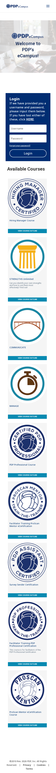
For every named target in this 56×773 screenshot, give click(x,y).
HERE (30, 119)
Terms (29, 768)
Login (28, 153)
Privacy (27, 764)
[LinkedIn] (37, 756)
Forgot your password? (19, 145)
